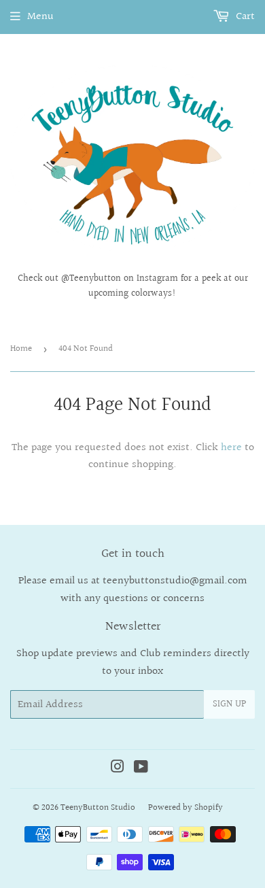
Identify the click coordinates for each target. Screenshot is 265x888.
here (231, 447)
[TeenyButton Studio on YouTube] (141, 768)
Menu (40, 16)
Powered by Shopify (185, 808)
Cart (244, 16)
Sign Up (229, 704)
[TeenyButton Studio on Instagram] (117, 768)
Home (21, 349)
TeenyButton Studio (97, 808)
